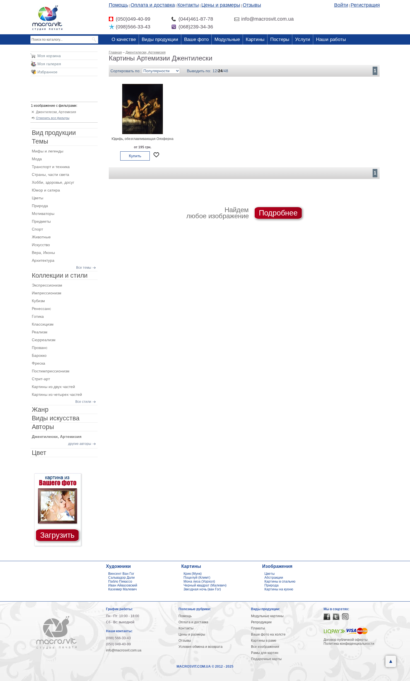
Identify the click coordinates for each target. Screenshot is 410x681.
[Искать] (94, 39)
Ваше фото (196, 39)
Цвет (39, 452)
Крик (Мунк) (193, 574)
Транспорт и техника (51, 166)
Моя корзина (49, 56)
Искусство (41, 245)
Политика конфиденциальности (349, 644)
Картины (255, 39)
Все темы (83, 268)
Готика (38, 316)
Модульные (227, 39)
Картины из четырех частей (57, 394)
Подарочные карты (266, 659)
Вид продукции (54, 132)
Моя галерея (49, 64)
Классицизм (43, 324)
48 (226, 71)
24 (220, 71)
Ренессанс (41, 308)
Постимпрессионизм (50, 371)
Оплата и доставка (153, 5)
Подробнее (278, 213)
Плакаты (258, 628)
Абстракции (273, 578)
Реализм (39, 332)
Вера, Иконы (43, 252)
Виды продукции (160, 39)
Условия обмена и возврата (201, 647)
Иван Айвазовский (122, 585)
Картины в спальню (279, 581)
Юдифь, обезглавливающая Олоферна (142, 139)
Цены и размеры (220, 5)
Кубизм (38, 301)
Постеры (279, 39)
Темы (40, 141)
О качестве (124, 39)
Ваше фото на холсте (268, 634)
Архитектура (43, 260)
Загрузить (57, 535)
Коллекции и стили (60, 275)
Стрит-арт (41, 379)
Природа (40, 205)
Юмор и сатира (46, 190)
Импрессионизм (46, 293)
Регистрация (365, 5)
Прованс (39, 347)
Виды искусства (55, 418)
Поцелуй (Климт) (197, 578)
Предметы (41, 221)
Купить (135, 156)
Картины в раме (263, 641)
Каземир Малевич (122, 589)
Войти (341, 5)
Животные (41, 237)
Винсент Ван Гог (121, 574)
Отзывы (252, 5)
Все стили (83, 402)
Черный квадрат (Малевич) (205, 585)
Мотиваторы (43, 213)
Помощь (118, 5)
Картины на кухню (278, 589)
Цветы (37, 198)
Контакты (188, 5)
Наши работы (331, 39)
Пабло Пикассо (120, 581)
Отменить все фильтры (52, 118)
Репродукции (261, 622)
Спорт (37, 229)
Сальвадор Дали (121, 578)
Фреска (38, 363)
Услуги (302, 39)
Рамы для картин (264, 653)
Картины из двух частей (53, 386)
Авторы (43, 426)
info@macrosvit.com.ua (123, 650)
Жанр (40, 409)
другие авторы (79, 444)
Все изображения (265, 647)
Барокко (39, 355)
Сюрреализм (44, 340)
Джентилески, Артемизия (56, 112)
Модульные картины (267, 616)
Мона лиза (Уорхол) (199, 581)
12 (215, 71)
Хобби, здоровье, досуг (53, 182)
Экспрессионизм (47, 285)
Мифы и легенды (47, 151)
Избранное (47, 72)
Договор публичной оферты (346, 640)
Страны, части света (50, 174)
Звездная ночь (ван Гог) (202, 589)
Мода (37, 159)
